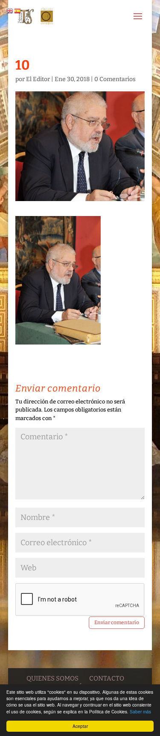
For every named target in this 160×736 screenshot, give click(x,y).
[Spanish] (18, 10)
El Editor (38, 79)
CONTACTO (106, 678)
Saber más (140, 711)
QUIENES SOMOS (52, 678)
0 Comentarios (115, 79)
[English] (10, 10)
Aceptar (80, 726)
